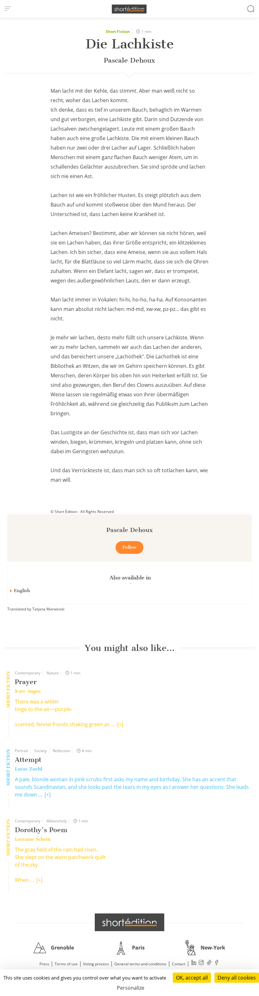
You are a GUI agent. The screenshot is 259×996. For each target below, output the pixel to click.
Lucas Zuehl (28, 769)
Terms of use (66, 964)
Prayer (26, 682)
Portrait (21, 750)
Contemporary (27, 673)
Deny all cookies (237, 977)
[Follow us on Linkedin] (194, 963)
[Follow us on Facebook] (217, 963)
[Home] (129, 9)
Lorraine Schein (33, 839)
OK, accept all (192, 977)
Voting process (96, 964)
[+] (120, 724)
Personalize (130, 987)
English (22, 590)
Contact (178, 964)
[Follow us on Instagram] (201, 963)
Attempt (28, 760)
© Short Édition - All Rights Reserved (82, 511)
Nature (52, 673)
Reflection (61, 750)
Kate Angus (28, 691)
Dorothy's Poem (41, 830)
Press (44, 964)
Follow (129, 547)
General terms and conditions (140, 964)
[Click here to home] (129, 922)
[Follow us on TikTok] (209, 963)
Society (40, 750)
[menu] (8, 9)
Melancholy (56, 821)
